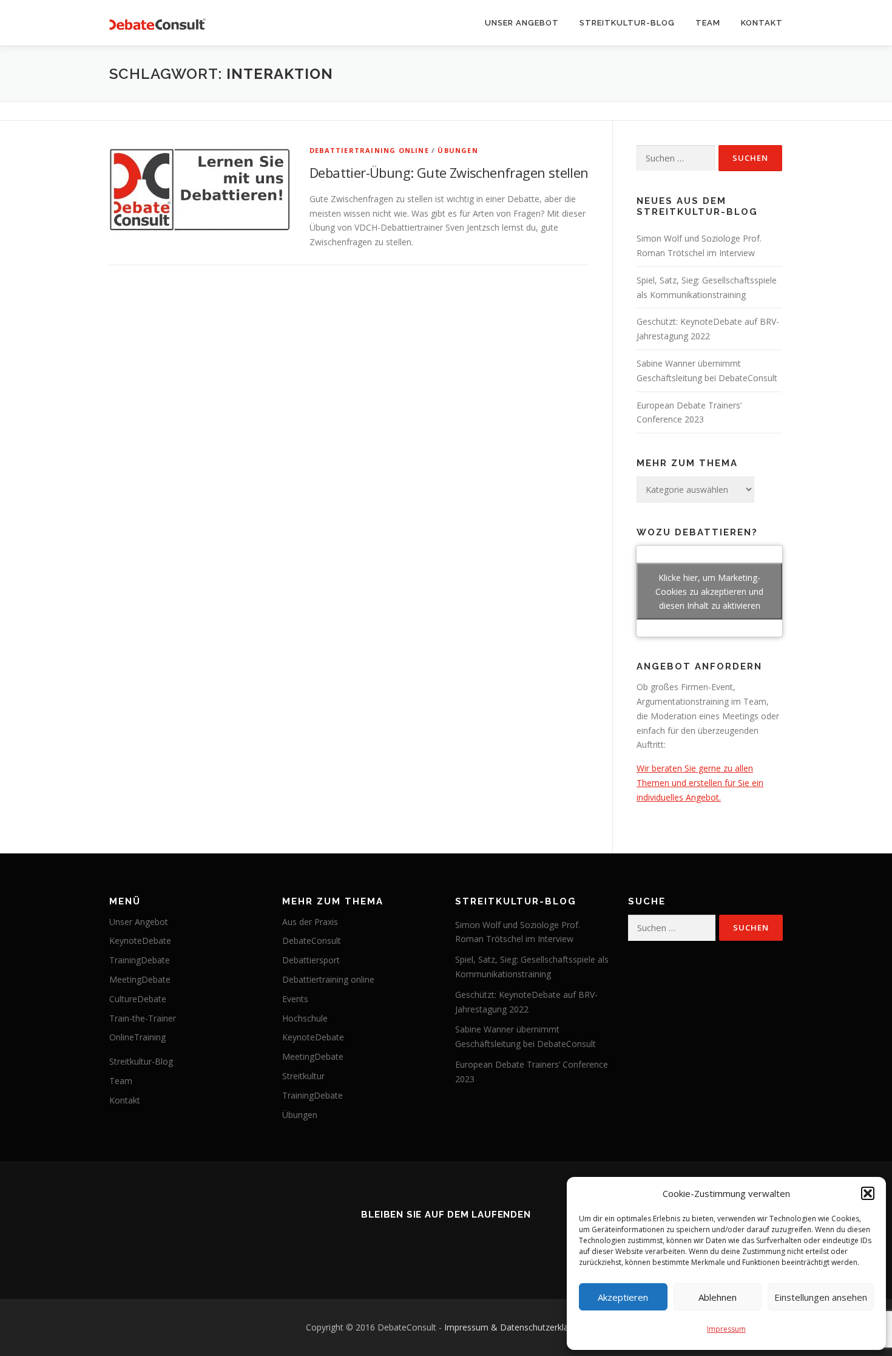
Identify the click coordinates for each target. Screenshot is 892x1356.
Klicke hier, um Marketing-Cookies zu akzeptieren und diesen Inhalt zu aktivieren (709, 591)
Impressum (726, 1329)
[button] (868, 1193)
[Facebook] (412, 1241)
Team (707, 22)
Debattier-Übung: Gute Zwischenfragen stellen (449, 172)
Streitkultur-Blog (627, 22)
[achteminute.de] (514, 1241)
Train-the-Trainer (142, 1018)
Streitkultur (303, 1076)
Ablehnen (717, 1297)
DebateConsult (311, 940)
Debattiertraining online (369, 150)
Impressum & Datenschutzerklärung (515, 1327)
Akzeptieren (623, 1297)
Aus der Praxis (310, 921)
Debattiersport (311, 960)
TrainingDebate (139, 960)
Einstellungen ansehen (820, 1297)
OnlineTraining (137, 1037)
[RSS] (378, 1241)
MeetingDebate (140, 979)
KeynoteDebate (140, 940)
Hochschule (305, 1018)
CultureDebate (137, 999)
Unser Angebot (522, 22)
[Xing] (480, 1241)
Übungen (458, 150)
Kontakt (762, 22)
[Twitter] (446, 1241)
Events (295, 999)
